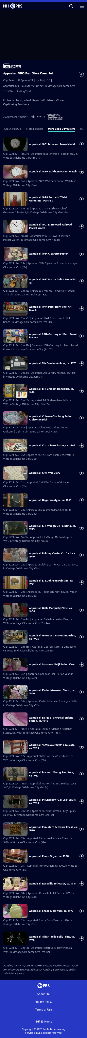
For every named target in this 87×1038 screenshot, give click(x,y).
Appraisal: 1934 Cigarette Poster (48, 253)
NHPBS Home (43, 1021)
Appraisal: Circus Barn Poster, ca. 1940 (52, 445)
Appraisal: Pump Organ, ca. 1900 (49, 856)
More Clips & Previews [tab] (61, 129)
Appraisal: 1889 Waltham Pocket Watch (53, 171)
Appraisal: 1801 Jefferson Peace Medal (52, 144)
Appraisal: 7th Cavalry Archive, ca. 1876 (52, 363)
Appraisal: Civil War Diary (44, 473)
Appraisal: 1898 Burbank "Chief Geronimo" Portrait (48, 199)
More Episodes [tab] (34, 129)
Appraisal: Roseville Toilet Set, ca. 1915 (52, 883)
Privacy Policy (43, 1001)
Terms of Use (43, 1009)
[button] (71, 6)
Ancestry (67, 965)
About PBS (43, 994)
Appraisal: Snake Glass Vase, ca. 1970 (51, 911)
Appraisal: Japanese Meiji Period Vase (51, 664)
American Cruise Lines (16, 969)
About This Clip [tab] (12, 129)
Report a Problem (43, 100)
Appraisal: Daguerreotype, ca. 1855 (50, 500)
